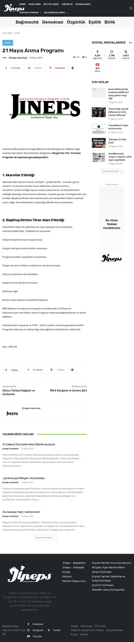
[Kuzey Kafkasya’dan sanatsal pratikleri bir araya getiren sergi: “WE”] (99, 92)
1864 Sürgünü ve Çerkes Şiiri (68, 390)
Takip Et (111, 51)
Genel (17, 33)
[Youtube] (28, 636)
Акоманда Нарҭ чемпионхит (21, 512)
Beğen (97, 51)
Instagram (38, 630)
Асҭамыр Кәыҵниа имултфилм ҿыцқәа (28, 444)
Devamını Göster (43, 537)
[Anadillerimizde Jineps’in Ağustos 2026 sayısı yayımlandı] (99, 157)
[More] (72, 67)
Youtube (37, 636)
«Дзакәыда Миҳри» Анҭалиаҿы (23, 478)
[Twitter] (48, 630)
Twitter (57, 630)
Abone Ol (98, 64)
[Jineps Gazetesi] (5, 57)
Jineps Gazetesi (18, 58)
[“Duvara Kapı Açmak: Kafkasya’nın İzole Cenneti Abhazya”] (99, 112)
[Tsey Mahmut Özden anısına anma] (99, 129)
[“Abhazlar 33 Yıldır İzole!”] (99, 143)
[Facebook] (28, 624)
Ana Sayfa (7, 33)
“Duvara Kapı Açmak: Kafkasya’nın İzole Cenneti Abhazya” (118, 112)
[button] (130, 8)
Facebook (38, 624)
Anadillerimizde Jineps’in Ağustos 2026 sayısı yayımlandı (120, 156)
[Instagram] (28, 630)
